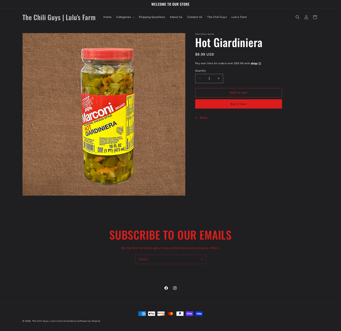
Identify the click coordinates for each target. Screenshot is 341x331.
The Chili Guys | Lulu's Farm (47, 321)
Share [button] (204, 117)
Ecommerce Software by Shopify (82, 321)
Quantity (200, 70)
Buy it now (238, 104)
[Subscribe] (201, 259)
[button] (125, 17)
